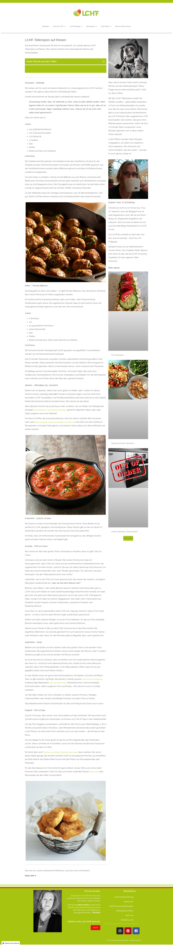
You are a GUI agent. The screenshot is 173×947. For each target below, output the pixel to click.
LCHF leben (105, 26)
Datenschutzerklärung (124, 897)
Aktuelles (45, 26)
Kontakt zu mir (127, 920)
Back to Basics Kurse (123, 26)
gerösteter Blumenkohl (58, 683)
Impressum (128, 901)
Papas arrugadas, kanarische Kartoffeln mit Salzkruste (55, 422)
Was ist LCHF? (58, 26)
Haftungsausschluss (124, 911)
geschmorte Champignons (92, 679)
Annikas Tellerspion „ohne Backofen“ (124, 532)
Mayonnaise (94, 772)
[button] (104, 61)
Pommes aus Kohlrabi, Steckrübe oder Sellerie (60, 752)
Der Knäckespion (117, 355)
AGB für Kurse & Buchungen (121, 906)
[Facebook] (136, 930)
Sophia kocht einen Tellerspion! (122, 443)
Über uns (129, 915)
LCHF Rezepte (75, 26)
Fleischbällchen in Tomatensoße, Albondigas (50, 410)
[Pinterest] (127, 930)
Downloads (90, 26)
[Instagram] (119, 930)
